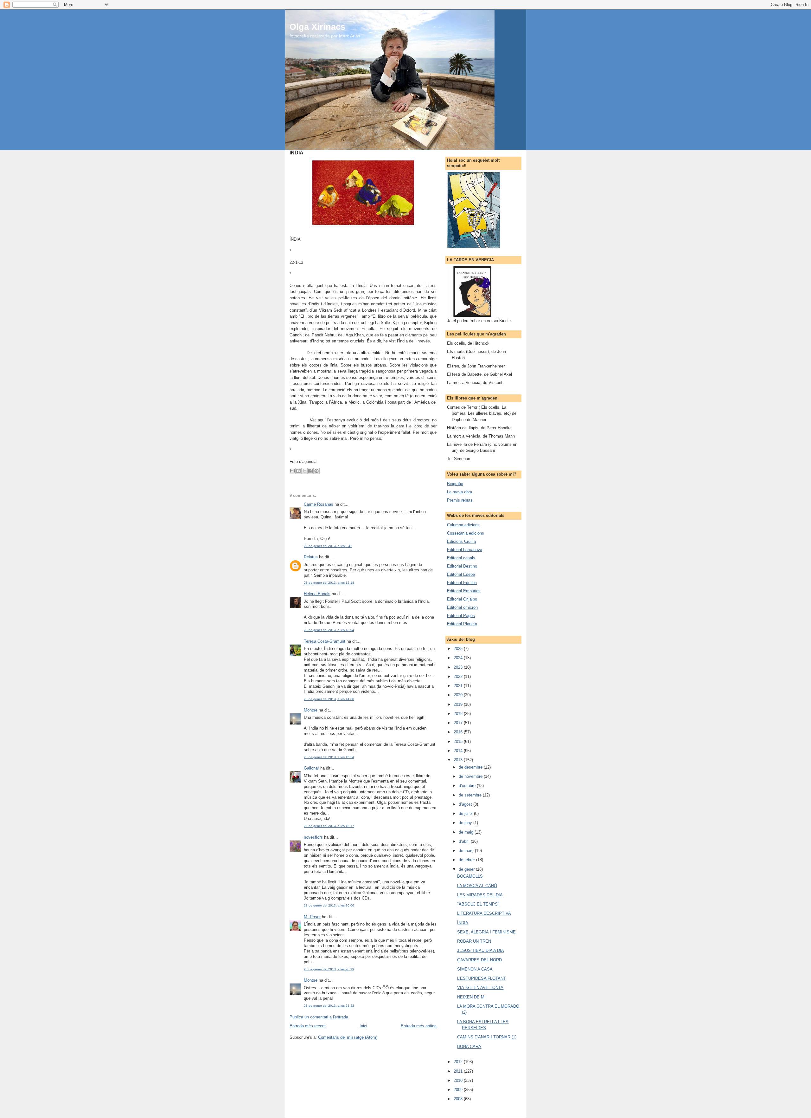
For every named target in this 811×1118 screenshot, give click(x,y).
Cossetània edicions (465, 533)
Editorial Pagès (461, 615)
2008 (459, 1098)
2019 (459, 704)
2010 (459, 1080)
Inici (363, 1026)
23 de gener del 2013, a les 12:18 (329, 582)
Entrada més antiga (419, 1026)
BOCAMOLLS (470, 876)
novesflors (313, 837)
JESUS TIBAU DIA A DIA (480, 950)
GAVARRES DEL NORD (479, 960)
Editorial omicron (462, 607)
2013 (459, 759)
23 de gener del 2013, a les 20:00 (329, 905)
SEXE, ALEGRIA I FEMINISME (486, 932)
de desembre (471, 767)
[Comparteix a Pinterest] (316, 471)
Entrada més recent (308, 1026)
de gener (467, 869)
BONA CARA (469, 1046)
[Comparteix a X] (304, 471)
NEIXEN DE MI (471, 997)
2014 (459, 750)
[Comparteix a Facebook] (310, 471)
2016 (459, 732)
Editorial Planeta (462, 623)
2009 (459, 1089)
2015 (459, 741)
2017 (459, 722)
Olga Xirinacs (317, 27)
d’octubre (468, 785)
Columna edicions (463, 525)
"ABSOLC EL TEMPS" (478, 904)
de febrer (467, 859)
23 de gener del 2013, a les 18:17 (329, 826)
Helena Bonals (317, 593)
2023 (459, 667)
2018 (459, 713)
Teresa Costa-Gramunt (324, 641)
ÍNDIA (462, 922)
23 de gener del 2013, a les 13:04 (329, 630)
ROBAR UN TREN (474, 941)
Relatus (311, 557)
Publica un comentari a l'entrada (319, 1017)
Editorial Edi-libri (462, 582)
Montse (310, 710)
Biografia (455, 483)
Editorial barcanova (464, 549)
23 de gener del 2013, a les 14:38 (329, 699)
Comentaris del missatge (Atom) (347, 1037)
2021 (459, 685)
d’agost (466, 804)
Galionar (311, 768)
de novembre (471, 776)
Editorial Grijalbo (462, 599)
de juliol (466, 813)
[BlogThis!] (298, 471)
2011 (459, 1071)
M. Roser (312, 916)
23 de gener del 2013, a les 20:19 (329, 969)
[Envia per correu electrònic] (292, 471)
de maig (467, 832)
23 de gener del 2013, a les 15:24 (329, 757)
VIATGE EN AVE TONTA (480, 987)
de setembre (471, 795)
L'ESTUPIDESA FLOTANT (481, 978)
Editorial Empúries (464, 590)
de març (467, 850)
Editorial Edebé (461, 574)
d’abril (465, 841)
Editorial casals (461, 558)
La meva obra (459, 492)
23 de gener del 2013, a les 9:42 (328, 546)
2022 (459, 676)
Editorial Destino (462, 566)
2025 (459, 648)
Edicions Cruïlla (461, 541)
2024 (459, 657)
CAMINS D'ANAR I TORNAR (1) (486, 1037)
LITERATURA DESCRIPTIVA (484, 913)
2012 (459, 1061)
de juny (466, 822)
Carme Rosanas (318, 504)
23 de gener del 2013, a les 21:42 (329, 1005)
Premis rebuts (460, 500)
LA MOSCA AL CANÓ (477, 885)
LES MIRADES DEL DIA (480, 895)
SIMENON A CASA (475, 969)
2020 (459, 694)
